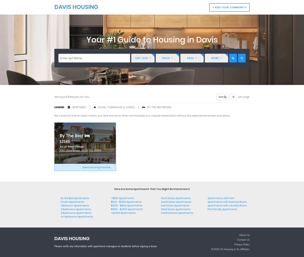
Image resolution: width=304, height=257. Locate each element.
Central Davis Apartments (177, 213)
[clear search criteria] (242, 58)
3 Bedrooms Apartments (76, 213)
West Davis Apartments (176, 209)
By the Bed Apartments (75, 198)
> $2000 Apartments (123, 213)
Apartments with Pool (221, 198)
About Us (244, 235)
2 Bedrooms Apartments (76, 209)
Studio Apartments (72, 202)
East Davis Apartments (175, 205)
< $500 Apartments (122, 198)
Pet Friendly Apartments (222, 209)
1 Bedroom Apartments (75, 205)
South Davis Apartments (176, 202)
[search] (233, 58)
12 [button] (233, 97)
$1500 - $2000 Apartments (127, 209)
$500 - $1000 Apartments (126, 202)
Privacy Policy (242, 244)
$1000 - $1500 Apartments (126, 205)
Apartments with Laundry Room (227, 205)
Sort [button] (221, 97)
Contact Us (243, 239)
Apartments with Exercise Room (227, 202)
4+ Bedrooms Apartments (77, 216)
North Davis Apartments (176, 198)
